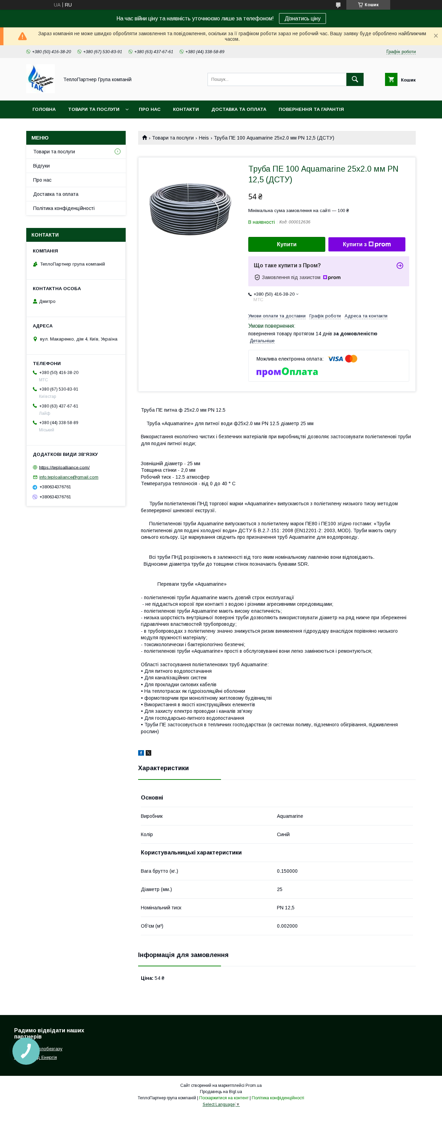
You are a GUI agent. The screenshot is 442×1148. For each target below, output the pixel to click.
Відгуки (41, 166)
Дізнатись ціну (302, 18)
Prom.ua (254, 1085)
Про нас (150, 109)
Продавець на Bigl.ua (221, 1091)
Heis (204, 138)
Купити (287, 244)
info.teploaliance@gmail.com (68, 477)
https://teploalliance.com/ (64, 467)
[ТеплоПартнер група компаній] (40, 91)
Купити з (355, 244)
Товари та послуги (93, 109)
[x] (148, 754)
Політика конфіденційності (64, 208)
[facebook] (141, 754)
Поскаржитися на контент (224, 1098)
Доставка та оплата (238, 109)
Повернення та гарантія (311, 109)
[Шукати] (355, 79)
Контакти (186, 109)
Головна (44, 109)
